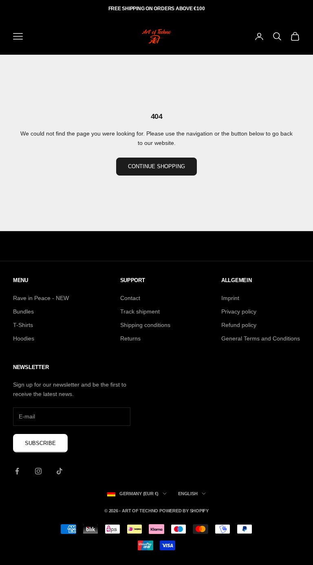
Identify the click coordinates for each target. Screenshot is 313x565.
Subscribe (40, 443)
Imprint (230, 298)
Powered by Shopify (184, 510)
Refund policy (238, 325)
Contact (130, 298)
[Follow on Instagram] (38, 471)
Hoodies (23, 338)
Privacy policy (238, 311)
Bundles (23, 311)
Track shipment (140, 311)
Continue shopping (156, 166)
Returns (130, 338)
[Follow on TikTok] (59, 471)
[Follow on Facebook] (17, 471)
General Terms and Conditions (260, 338)
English (187, 493)
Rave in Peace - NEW (41, 298)
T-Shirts (23, 325)
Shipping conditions (145, 325)
